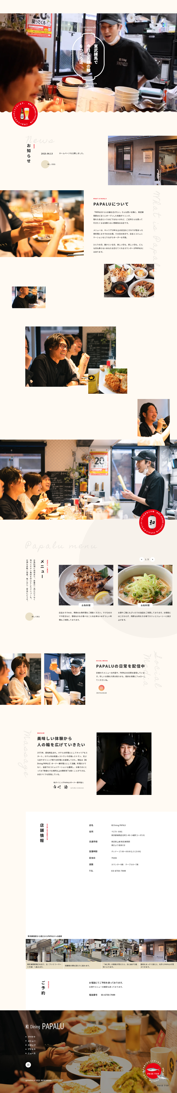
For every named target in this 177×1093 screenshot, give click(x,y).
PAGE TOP (163, 1085)
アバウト (32, 1036)
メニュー (32, 1040)
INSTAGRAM (101, 693)
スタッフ (32, 1045)
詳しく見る (51, 164)
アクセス (32, 1049)
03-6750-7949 (118, 871)
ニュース (32, 1053)
